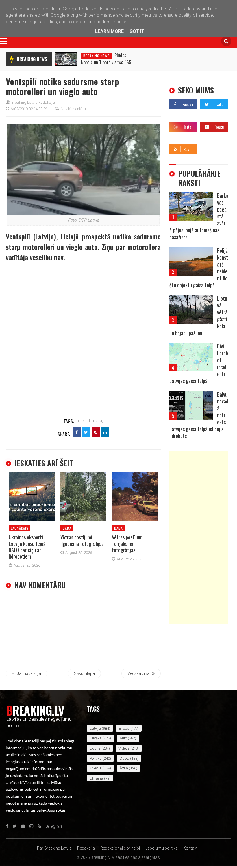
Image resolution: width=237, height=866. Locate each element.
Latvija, (96, 421)
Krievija (96, 768)
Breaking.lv (35, 710)
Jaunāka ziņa (29, 673)
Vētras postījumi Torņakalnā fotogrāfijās (128, 543)
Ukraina (96, 778)
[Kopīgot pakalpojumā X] (86, 432)
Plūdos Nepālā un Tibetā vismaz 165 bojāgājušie (106, 62)
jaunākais (20, 528)
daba (67, 528)
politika (96, 758)
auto (123, 738)
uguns (95, 748)
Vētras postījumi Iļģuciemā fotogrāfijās (81, 540)
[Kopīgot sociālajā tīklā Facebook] (77, 432)
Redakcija (86, 848)
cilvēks (96, 738)
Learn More (109, 31)
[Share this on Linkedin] (105, 432)
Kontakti (190, 848)
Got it (137, 31)
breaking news (32, 59)
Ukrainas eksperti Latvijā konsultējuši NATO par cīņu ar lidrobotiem (28, 546)
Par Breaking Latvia (54, 848)
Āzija (124, 768)
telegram (209, 147)
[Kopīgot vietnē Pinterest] (96, 432)
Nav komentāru (73, 109)
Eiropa (124, 728)
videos (123, 748)
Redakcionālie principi (120, 848)
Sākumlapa (84, 673)
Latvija (95, 728)
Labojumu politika (161, 848)
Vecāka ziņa (138, 673)
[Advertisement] (198, 537)
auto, (81, 421)
